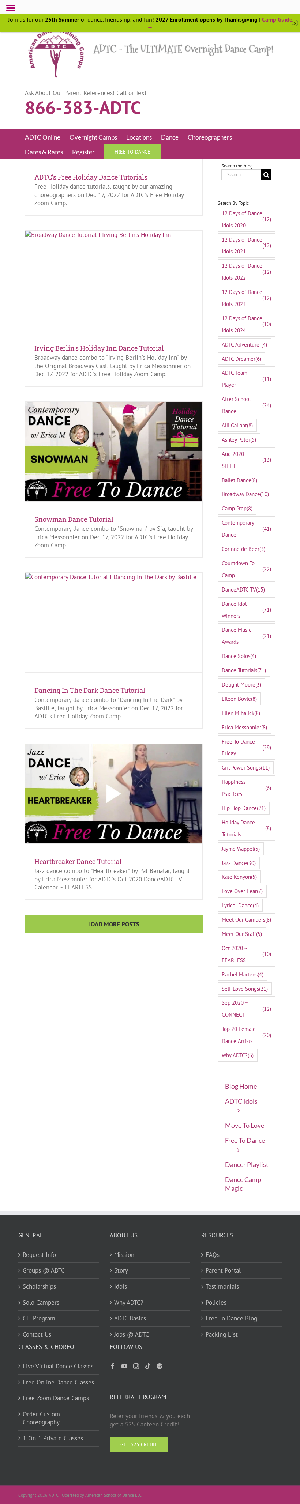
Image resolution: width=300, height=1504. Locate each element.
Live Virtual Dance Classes (58, 1366)
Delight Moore (241, 684)
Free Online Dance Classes (58, 1382)
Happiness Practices (246, 787)
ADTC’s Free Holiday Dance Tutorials (90, 177)
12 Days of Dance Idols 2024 (246, 324)
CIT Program (39, 1318)
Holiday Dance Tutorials (246, 828)
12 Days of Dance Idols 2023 (246, 297)
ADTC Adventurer (244, 344)
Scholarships (39, 1286)
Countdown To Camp (246, 569)
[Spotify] (159, 1366)
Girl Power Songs (246, 767)
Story (121, 1270)
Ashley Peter (239, 439)
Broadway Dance (245, 494)
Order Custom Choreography (41, 1418)
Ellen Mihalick (241, 713)
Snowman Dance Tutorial (73, 519)
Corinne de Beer (243, 548)
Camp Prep (237, 508)
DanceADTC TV (243, 589)
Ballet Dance (239, 480)
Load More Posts (113, 924)
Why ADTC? (238, 1055)
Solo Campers (41, 1303)
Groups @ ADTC (44, 1270)
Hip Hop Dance (244, 808)
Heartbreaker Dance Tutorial (78, 861)
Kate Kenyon (239, 876)
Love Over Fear (242, 891)
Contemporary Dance (246, 528)
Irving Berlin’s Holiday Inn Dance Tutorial (99, 348)
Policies (216, 1303)
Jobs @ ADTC (131, 1334)
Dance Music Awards (246, 635)
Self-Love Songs (245, 988)
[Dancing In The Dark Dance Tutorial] (113, 622)
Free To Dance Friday (246, 747)
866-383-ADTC (83, 106)
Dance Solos (239, 656)
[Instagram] (136, 1366)
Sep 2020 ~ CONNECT (246, 1008)
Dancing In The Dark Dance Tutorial (89, 690)
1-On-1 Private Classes (53, 1438)
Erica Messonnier (244, 727)
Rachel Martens (242, 974)
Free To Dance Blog (231, 1318)
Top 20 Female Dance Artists (246, 1034)
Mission (124, 1255)
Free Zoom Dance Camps (56, 1398)
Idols (120, 1286)
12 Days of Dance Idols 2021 (246, 245)
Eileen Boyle (239, 698)
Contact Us (37, 1334)
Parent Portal (223, 1270)
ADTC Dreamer (241, 358)
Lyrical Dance (240, 905)
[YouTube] (124, 1366)
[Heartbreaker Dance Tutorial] (113, 793)
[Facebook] (113, 1366)
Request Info (39, 1255)
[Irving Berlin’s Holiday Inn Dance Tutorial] (113, 280)
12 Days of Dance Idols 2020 (246, 219)
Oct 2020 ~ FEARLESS (246, 954)
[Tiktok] (148, 1366)
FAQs (213, 1255)
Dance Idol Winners (246, 609)
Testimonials (222, 1286)
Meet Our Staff (242, 933)
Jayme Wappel (241, 848)
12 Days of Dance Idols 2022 (246, 271)
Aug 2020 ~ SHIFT (246, 459)
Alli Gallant (237, 425)
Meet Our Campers (246, 919)
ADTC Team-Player (246, 378)
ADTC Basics (130, 1318)
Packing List (222, 1334)
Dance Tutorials (244, 670)
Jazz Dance (239, 862)
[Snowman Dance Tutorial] (113, 451)
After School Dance (246, 405)
